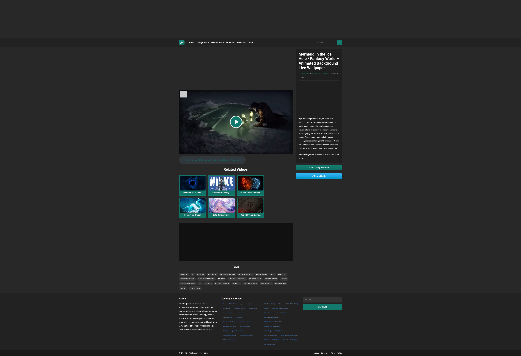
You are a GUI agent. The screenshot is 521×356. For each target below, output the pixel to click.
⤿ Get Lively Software (318, 167)
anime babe (240, 313)
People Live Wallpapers (271, 317)
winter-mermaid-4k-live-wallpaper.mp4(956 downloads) (212, 160)
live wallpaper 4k (222, 283)
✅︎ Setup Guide (319, 176)
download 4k (261, 274)
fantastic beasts (187, 279)
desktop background (246, 335)
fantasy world (255, 279)
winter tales (195, 288)
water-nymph (280, 283)
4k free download (227, 274)
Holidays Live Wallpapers (280, 308)
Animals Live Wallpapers (271, 326)
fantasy (221, 279)
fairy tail (282, 274)
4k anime (200, 274)
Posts (266, 308)
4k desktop (212, 274)
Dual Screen (268, 313)
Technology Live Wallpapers (273, 330)
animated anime (239, 308)
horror (284, 279)
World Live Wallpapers (283, 313)
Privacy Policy (336, 353)
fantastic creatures (206, 279)
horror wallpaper (187, 283)
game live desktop (238, 330)
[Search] (339, 42)
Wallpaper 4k (266, 283)
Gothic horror (271, 279)
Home (191, 42)
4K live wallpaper (245, 274)
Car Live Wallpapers (270, 335)
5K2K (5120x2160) (292, 304)
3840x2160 (184, 274)
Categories (202, 42)
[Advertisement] (81, 19)
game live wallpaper (247, 304)
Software (230, 42)
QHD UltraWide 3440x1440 (289, 335)
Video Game (253, 308)
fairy (272, 274)
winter (183, 288)
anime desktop (227, 313)
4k (192, 274)
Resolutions (216, 42)
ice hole (208, 283)
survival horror (250, 283)
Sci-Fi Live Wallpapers (290, 339)
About (251, 42)
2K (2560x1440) (269, 344)
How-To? (241, 42)
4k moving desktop (229, 321)
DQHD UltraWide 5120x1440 (273, 321)
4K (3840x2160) (304, 73)
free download (227, 317)
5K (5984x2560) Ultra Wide (272, 304)
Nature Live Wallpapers (271, 339)
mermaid (236, 283)
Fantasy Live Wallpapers (320, 73)
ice (200, 283)
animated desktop (245, 321)
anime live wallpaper (229, 326)
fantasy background (237, 279)
